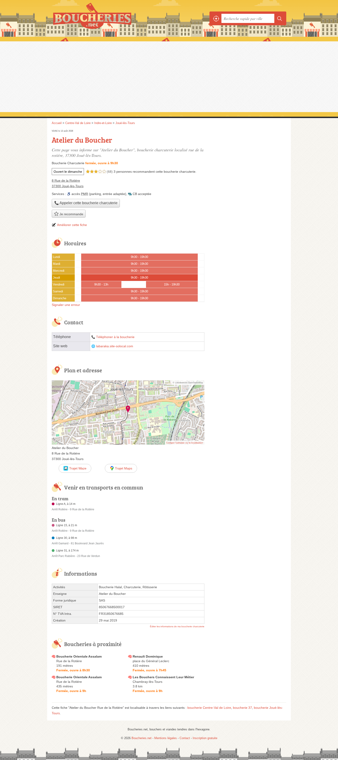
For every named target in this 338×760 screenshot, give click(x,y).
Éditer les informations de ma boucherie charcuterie (177, 626)
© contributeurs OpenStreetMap (188, 382)
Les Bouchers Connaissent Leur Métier (163, 677)
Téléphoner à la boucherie (115, 337)
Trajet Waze (77, 468)
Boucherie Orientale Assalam (79, 656)
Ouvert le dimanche (68, 171)
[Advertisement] (169, 76)
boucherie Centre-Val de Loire (209, 707)
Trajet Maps (123, 468)
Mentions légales (165, 738)
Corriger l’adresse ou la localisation (184, 442)
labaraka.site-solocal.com (114, 346)
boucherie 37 (242, 707)
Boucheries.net (102, 18)
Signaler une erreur (66, 305)
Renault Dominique (148, 656)
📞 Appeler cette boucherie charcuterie (85, 203)
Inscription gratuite (205, 738)
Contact (185, 738)
